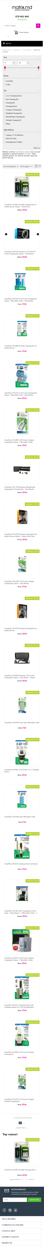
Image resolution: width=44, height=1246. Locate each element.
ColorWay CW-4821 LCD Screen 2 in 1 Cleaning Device (21, 771)
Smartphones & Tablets (14, 142)
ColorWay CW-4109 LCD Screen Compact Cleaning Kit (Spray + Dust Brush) (19, 582)
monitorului (19, 152)
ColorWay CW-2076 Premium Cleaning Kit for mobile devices (20, 629)
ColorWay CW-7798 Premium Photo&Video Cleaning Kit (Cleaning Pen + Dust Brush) (19, 488)
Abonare (34, 1200)
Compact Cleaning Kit (13, 110)
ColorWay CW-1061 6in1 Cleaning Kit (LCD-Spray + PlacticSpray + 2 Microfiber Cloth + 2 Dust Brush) (20, 913)
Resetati (38, 148)
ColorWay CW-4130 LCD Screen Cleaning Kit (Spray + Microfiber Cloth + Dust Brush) (20, 300)
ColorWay (9, 81)
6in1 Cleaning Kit (12, 99)
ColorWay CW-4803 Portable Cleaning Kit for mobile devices (20, 347)
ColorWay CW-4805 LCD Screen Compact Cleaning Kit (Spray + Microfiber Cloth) (19, 441)
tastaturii (27, 152)
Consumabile (26, 50)
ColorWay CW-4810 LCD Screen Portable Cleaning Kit (19, 1053)
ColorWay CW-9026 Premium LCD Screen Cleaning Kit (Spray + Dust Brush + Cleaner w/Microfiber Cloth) (19, 678)
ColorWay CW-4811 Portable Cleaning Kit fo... (20, 1170)
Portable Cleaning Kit (13, 120)
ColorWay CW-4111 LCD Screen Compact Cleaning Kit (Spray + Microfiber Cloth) (19, 959)
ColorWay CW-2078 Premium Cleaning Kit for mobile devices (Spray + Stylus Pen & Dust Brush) (20, 536)
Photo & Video (11, 138)
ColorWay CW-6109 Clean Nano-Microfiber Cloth (21, 723)
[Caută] (38, 26)
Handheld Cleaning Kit (14, 113)
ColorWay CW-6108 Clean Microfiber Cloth (19, 817)
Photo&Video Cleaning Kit (15, 117)
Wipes (8, 124)
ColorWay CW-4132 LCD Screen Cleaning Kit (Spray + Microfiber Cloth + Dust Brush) (20, 394)
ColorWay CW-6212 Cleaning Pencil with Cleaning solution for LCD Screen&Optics (19, 1006)
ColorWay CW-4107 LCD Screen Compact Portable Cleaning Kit (19, 1100)
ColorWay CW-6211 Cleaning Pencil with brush (21, 864)
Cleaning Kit (10, 103)
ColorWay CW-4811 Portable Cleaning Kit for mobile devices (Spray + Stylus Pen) (20, 206)
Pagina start (7, 50)
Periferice (16, 50)
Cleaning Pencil (11, 106)
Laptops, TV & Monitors (14, 135)
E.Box (8, 85)
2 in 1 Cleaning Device (14, 96)
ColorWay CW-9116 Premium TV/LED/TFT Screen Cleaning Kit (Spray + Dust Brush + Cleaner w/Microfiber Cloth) (20, 254)
